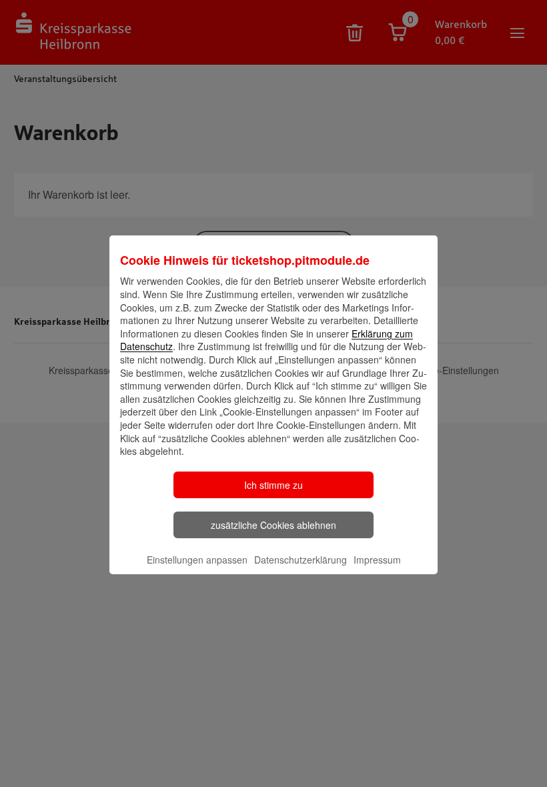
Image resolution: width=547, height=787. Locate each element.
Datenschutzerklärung (300, 559)
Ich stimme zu (273, 485)
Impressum (377, 559)
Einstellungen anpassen (197, 559)
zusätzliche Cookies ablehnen (273, 525)
